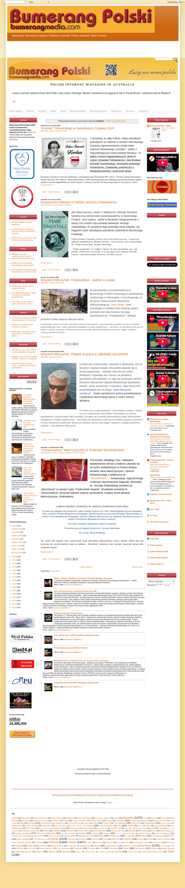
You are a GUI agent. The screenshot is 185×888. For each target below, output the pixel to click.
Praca (119, 842)
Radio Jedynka (156, 545)
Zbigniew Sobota (105, 852)
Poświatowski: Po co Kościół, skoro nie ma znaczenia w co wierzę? (81, 661)
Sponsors (130, 111)
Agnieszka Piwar (84, 818)
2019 (14, 577)
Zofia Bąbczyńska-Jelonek (152, 852)
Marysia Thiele (69, 836)
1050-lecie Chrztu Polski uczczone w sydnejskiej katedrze (28, 448)
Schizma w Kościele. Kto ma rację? (68, 613)
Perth (105, 839)
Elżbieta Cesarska (159, 821)
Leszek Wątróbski (162, 833)
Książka (61, 205)
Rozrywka (43, 846)
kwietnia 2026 (17, 542)
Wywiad (82, 453)
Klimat (45, 831)
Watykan (154, 848)
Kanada (161, 828)
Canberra (56, 821)
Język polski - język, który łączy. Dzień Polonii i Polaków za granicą (24, 334)
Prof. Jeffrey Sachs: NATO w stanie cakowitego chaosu (76, 635)
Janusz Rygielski (45, 828)
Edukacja (120, 820)
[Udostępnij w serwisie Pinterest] (76, 192)
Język (152, 828)
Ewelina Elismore (75, 823)
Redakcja (143, 111)
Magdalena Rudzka (18, 836)
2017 (14, 584)
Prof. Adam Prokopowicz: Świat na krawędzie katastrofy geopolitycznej (24, 295)
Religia (18, 846)
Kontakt (89, 795)
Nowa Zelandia (23, 839)
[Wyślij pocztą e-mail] (65, 192)
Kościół (131, 830)
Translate (166, 585)
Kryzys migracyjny (167, 831)
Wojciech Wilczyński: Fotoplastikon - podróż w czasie (78, 280)
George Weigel (166, 823)
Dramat (109, 821)
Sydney (146, 845)
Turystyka (91, 848)
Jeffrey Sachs (75, 828)
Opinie (54, 838)
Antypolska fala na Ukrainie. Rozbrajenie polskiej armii (76, 683)
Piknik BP (115, 839)
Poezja (140, 839)
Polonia (30, 111)
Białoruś (154, 818)
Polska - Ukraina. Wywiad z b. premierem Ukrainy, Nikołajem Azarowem (83, 578)
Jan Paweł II (31, 828)
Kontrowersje (99, 830)
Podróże (127, 839)
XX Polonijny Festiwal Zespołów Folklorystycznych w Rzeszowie (24, 271)
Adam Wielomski (40, 818)
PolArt (149, 839)
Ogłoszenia (116, 111)
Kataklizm (15, 831)
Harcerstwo (46, 826)
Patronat (95, 839)
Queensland (157, 842)
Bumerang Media (78, 111)
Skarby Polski (84, 846)
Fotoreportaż (119, 823)
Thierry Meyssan (46, 848)
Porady (98, 842)
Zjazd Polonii (132, 852)
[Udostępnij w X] (71, 192)
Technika (19, 848)
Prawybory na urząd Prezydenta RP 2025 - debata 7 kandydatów (24, 358)
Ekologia (134, 821)
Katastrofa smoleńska (30, 831)
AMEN (14, 818)
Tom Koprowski (63, 848)
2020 (14, 574)
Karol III (169, 828)
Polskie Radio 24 (157, 564)
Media (100, 836)
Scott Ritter (72, 846)
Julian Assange (141, 828)
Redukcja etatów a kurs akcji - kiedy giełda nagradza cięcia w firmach (160, 441)
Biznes (163, 818)
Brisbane (25, 821)
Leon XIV (119, 833)
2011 (14, 604)
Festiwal (86, 823)
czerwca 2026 (17, 536)
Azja (145, 818)
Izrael (148, 826)
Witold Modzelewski (23, 852)
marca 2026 (16, 546)
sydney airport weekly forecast (162, 250)
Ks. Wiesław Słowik (68, 833)
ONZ (35, 839)
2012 (14, 601)
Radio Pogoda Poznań (159, 552)
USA (102, 848)
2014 (14, 594)
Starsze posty (137, 567)
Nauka (171, 836)
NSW (154, 836)
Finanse (106, 823)
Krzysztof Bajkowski (46, 833)
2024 (14, 560)
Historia (89, 825)
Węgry (78, 852)
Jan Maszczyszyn (50, 205)
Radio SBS (154, 539)
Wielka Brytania (168, 848)
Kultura (51, 131)
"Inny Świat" (117, 304)
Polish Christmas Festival (22, 842)
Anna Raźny (99, 818)
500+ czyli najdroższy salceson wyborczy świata (29, 471)
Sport (97, 846)
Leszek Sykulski (144, 833)
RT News (153, 516)
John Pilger (129, 828)
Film (95, 823)
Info (119, 825)
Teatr (172, 846)
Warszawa (60, 283)
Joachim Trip (116, 828)
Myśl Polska (155, 475)
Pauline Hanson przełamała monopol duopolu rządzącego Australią (23, 231)
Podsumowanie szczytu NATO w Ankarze (71, 648)
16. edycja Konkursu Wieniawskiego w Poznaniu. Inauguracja (29, 399)
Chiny (66, 821)
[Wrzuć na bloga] (68, 192)
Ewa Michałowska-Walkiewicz (52, 823)
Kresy (153, 831)
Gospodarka (16, 826)
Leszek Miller (130, 833)
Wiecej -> (79, 584)
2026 (14, 526)
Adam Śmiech (56, 818)
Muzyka (142, 836)
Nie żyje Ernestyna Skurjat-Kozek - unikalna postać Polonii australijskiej (24, 365)
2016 (14, 587)
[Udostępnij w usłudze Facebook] (74, 192)
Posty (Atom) (55, 571)
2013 (14, 597)
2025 (14, 557)
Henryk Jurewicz (77, 826)
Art (109, 818)
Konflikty (56, 830)
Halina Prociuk (32, 826)
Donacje (128, 795)
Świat (63, 111)
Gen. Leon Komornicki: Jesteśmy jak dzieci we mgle (75, 591)
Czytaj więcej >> (47, 185)
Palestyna (71, 839)
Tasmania (163, 846)
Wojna (39, 851)
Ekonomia (144, 821)
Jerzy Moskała (102, 828)
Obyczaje (43, 839)
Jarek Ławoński (59, 828)
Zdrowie (117, 851)
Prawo (126, 842)
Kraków (144, 831)
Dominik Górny (96, 821)
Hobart (102, 826)
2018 (14, 580)
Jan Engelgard (161, 826)
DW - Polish (154, 509)
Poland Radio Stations (159, 558)
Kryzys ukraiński (22, 833)
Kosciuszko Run (118, 831)
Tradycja (78, 848)
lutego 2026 (16, 549)
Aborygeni (26, 818)
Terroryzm (32, 848)
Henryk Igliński (61, 826)
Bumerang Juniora (98, 111)
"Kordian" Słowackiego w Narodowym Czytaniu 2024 (77, 128)
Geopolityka (149, 823)
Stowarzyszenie (61, 795)
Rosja (30, 846)
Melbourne (69, 453)
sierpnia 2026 (17, 529)
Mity (126, 836)
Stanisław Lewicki (130, 846)
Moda (133, 836)
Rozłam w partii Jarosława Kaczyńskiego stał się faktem (23, 264)
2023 (14, 564)
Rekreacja (170, 842)
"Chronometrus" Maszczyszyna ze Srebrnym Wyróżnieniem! (82, 450)
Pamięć (82, 839)
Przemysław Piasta (140, 842)
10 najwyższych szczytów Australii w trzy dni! (29, 424)
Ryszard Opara (57, 846)
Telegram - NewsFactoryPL (161, 494)
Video (126, 848)
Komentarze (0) (69, 584)
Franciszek (136, 823)
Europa (31, 823)
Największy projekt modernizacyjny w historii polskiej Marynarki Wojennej (23, 256)
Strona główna (15, 111)
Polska (53, 111)
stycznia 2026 (17, 553)
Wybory (52, 851)
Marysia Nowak (54, 836)
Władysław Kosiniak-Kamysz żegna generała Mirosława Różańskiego (160, 467)
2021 (14, 570)
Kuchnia (95, 833)
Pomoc (89, 842)
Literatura (58, 131)
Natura (161, 836)
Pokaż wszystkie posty (115, 121)
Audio (46, 131)
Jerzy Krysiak (88, 828)
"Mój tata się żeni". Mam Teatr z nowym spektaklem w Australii (24, 351)
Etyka (22, 823)
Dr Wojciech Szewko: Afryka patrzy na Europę (22, 287)
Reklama (116, 795)
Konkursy (70, 831)
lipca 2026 (15, 532)
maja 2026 (15, 539)
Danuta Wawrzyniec (79, 821)
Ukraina (113, 848)
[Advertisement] (77, 47)
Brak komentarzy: (55, 192)
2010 (14, 607)
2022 (14, 567)
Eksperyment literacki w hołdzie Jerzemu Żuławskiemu (79, 202)
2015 (14, 591)
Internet (131, 826)
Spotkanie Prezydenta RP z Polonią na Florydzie (22, 326)
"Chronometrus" (99, 478)
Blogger (109, 802)
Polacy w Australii (163, 839)
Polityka (39, 842)
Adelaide (69, 818)
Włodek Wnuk (90, 852)
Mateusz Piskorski (86, 836)
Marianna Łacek (35, 836)
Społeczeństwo (112, 846)
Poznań (109, 842)
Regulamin (102, 795)
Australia (42, 111)
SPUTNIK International (159, 522)
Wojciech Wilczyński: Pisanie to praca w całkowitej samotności (84, 354)
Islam (140, 826)
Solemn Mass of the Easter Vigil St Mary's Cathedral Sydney (24, 239)
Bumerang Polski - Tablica (160, 126)
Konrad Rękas (83, 831)
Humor (110, 826)
